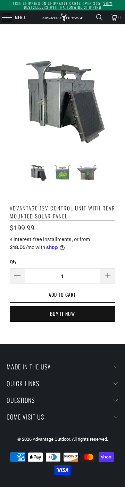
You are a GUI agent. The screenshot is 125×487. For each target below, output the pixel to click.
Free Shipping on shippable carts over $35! (62, 5)
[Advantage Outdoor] (62, 17)
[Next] (110, 98)
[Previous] (14, 98)
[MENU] (3, 17)
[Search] (99, 17)
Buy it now (62, 313)
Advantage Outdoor (51, 439)
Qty (13, 261)
